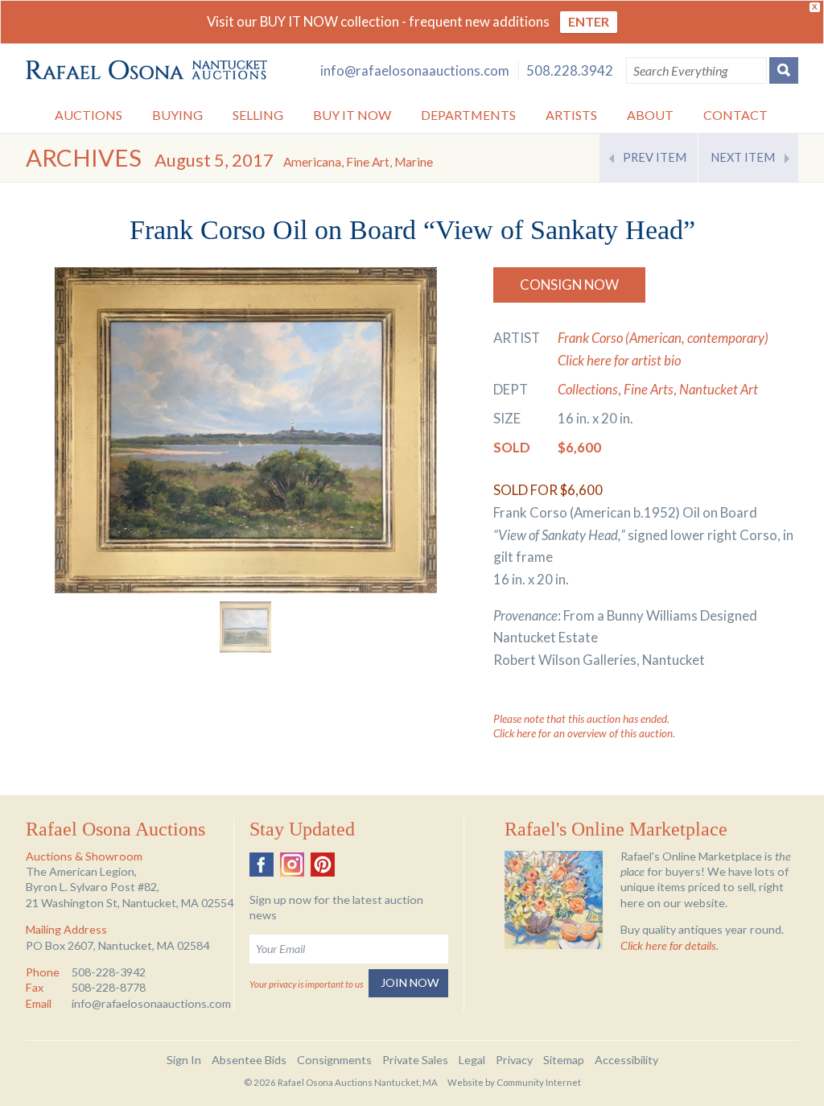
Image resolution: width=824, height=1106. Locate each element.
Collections (588, 389)
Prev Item (654, 157)
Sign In (184, 1060)
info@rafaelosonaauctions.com (414, 70)
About (650, 114)
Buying (177, 114)
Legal (472, 1060)
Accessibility (626, 1060)
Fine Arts (649, 389)
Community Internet (538, 1082)
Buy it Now (352, 114)
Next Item (743, 157)
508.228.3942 (569, 70)
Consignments (334, 1060)
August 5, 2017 (293, 160)
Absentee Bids (249, 1060)
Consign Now (569, 284)
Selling (258, 114)
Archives (84, 157)
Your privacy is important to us (306, 984)
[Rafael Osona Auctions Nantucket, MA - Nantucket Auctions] (146, 70)
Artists (571, 114)
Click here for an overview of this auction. (584, 733)
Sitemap (563, 1060)
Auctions (88, 114)
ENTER (588, 21)
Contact (735, 114)
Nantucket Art (718, 389)
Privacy (514, 1060)
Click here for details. (669, 945)
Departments (468, 114)
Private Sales (415, 1060)
